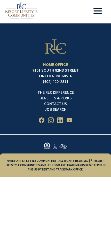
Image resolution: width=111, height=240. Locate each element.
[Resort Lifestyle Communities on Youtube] (69, 121)
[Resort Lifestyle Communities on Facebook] (41, 121)
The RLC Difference (55, 92)
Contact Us (55, 104)
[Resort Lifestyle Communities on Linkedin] (60, 121)
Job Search (56, 109)
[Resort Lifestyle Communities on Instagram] (51, 121)
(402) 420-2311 (55, 81)
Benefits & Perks (55, 98)
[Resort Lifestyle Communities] (21, 12)
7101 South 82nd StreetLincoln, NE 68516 (55, 73)
